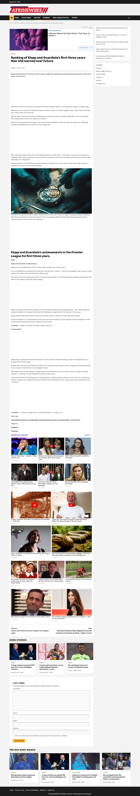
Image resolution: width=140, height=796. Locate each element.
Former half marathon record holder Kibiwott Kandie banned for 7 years (51, 667)
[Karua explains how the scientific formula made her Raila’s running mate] (116, 761)
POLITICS (37, 18)
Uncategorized (100, 84)
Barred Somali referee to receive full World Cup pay (78, 666)
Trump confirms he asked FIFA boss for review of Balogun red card (22, 667)
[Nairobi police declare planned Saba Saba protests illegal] (24, 761)
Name (15, 713)
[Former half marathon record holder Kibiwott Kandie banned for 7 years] (51, 651)
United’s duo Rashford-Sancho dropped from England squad (30, 631)
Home (17, 18)
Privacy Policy (19, 790)
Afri (24, 68)
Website (15, 728)
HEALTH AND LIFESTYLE (61, 18)
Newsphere (78, 794)
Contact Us (51, 790)
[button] (51, 191)
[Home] (12, 18)
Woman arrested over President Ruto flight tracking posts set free (85, 777)
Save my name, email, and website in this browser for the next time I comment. (41, 736)
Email (15, 721)
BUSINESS (46, 18)
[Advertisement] (51, 92)
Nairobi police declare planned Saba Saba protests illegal (23, 776)
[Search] (129, 18)
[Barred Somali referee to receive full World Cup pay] (80, 651)
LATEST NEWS (26, 18)
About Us (43, 790)
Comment (16, 689)
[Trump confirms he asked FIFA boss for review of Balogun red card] (23, 651)
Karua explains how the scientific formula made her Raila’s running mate (114, 777)
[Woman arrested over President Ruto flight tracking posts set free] (85, 761)
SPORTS (74, 18)
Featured (99, 68)
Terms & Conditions (32, 790)
